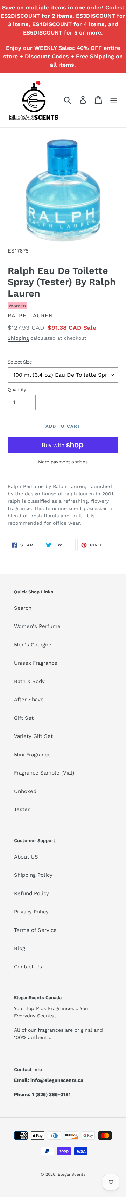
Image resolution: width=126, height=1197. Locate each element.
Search (22, 608)
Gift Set (24, 718)
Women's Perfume (37, 626)
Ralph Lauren (30, 315)
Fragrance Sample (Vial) (44, 773)
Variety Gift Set (33, 736)
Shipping (18, 338)
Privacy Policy (31, 911)
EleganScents (71, 1174)
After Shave (29, 699)
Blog (19, 948)
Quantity (17, 389)
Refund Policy (31, 893)
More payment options (63, 461)
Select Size (20, 362)
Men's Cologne (32, 645)
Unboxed (25, 791)
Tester (22, 809)
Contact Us (28, 967)
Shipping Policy (33, 875)
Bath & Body (29, 681)
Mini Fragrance (32, 754)
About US (26, 857)
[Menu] (113, 99)
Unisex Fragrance (35, 663)
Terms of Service (35, 930)
